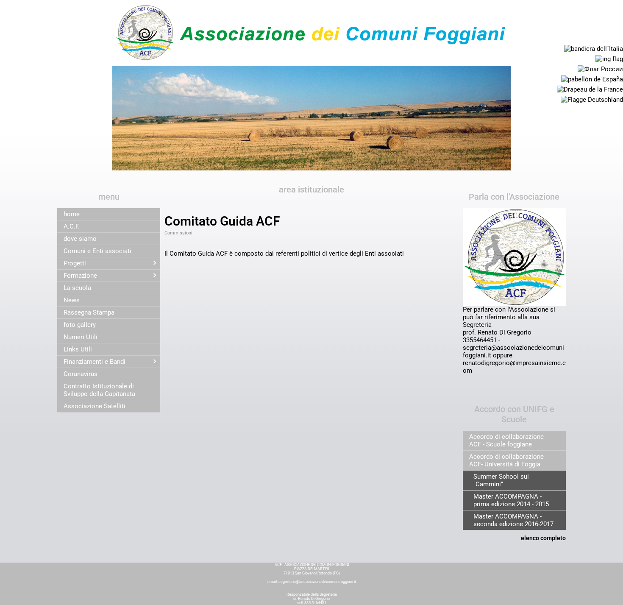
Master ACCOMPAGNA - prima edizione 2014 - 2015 (511, 500)
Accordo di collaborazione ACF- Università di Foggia (506, 460)
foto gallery (80, 325)
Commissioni (178, 233)
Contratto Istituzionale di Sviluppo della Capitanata (99, 390)
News (72, 300)
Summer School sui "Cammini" (501, 480)
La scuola (77, 288)
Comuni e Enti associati (97, 251)
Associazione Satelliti (94, 406)
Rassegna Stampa (89, 312)
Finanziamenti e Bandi (94, 361)
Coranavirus (80, 374)
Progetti (75, 263)
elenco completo (543, 538)
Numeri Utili (80, 337)
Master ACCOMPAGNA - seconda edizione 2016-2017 (513, 520)
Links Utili (78, 349)
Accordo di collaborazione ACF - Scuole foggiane (506, 440)
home (72, 214)
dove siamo (80, 239)
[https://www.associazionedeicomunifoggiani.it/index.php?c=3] (311, 32)
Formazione (80, 275)
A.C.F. (72, 226)
